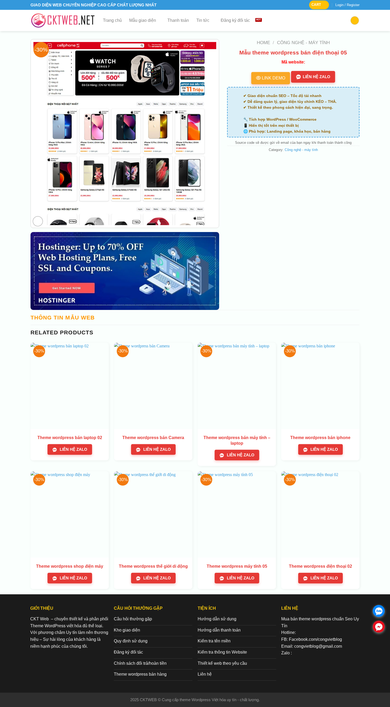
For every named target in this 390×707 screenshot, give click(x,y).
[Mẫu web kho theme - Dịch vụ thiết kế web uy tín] (63, 21)
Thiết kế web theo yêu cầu (222, 663)
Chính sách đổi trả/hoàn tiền (140, 663)
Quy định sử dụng (131, 641)
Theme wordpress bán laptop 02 (69, 437)
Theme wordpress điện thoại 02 (320, 566)
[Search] (354, 20)
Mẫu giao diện (142, 20)
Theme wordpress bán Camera (153, 437)
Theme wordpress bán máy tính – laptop (236, 440)
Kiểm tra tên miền (214, 641)
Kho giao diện (127, 630)
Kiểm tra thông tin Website (222, 652)
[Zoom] (38, 221)
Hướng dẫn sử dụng (217, 619)
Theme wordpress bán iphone (320, 437)
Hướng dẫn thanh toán (219, 630)
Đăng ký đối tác (235, 20)
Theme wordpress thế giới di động (153, 566)
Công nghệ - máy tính (303, 42)
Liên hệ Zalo (316, 76)
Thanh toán (178, 20)
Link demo (273, 78)
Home (263, 42)
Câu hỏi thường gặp (133, 619)
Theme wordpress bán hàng (140, 674)
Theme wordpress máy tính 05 (237, 566)
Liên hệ (205, 674)
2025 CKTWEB (144, 699)
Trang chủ (112, 20)
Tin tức (202, 20)
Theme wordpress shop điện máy (69, 566)
